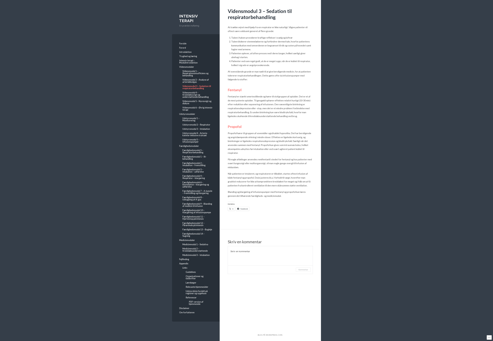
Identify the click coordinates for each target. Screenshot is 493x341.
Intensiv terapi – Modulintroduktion (188, 61)
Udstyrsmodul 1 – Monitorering (191, 119)
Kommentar (303, 270)
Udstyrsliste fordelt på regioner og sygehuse (197, 292)
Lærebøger (191, 282)
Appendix (183, 263)
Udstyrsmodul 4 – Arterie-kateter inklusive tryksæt (195, 134)
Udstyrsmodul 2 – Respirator (196, 124)
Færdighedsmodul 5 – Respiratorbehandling (192, 151)
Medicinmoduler (187, 240)
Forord (182, 47)
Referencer (191, 297)
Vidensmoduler (186, 67)
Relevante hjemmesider (197, 287)
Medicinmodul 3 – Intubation (196, 255)
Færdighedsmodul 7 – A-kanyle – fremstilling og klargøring (197, 192)
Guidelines (191, 272)
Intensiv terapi (188, 18)
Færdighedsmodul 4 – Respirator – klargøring (193, 177)
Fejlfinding (184, 259)
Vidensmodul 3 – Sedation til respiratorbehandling (196, 87)
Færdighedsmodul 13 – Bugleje (197, 229)
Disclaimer (184, 308)
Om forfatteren (187, 312)
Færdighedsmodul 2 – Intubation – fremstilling (194, 164)
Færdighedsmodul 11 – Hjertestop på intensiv (193, 217)
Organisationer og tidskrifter (194, 277)
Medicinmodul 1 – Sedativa (196, 244)
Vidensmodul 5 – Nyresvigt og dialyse (196, 102)
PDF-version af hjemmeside (196, 302)
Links (184, 267)
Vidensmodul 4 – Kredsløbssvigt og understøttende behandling (195, 94)
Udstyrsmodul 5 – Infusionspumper (191, 140)
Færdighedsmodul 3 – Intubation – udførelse (193, 170)
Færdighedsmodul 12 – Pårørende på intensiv (193, 224)
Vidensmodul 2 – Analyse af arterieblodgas (195, 80)
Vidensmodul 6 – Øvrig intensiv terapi (197, 108)
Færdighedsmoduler (189, 146)
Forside (182, 43)
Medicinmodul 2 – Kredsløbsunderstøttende (195, 249)
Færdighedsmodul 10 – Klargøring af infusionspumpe (196, 211)
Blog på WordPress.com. (270, 335)
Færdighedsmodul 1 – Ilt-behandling (194, 157)
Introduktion (185, 52)
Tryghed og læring (188, 56)
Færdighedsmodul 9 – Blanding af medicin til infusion (197, 204)
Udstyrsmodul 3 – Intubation (196, 129)
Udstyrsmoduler (187, 114)
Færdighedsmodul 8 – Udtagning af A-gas (192, 198)
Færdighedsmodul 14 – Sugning (193, 234)
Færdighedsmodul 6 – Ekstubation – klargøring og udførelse (195, 184)
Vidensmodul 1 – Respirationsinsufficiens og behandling (195, 73)
